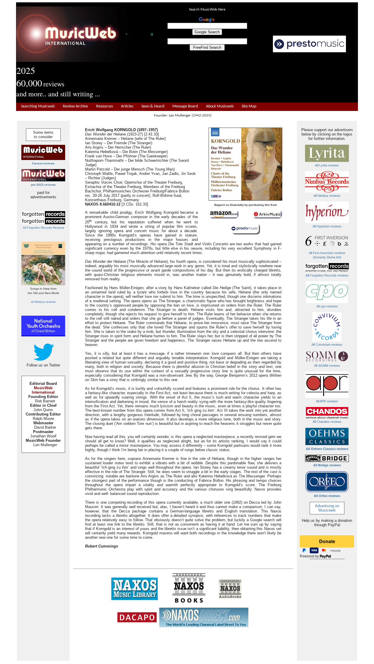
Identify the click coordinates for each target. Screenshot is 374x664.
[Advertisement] (255, 77)
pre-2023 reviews (43, 184)
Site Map (249, 106)
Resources (104, 106)
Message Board (185, 106)
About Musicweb (219, 106)
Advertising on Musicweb (327, 508)
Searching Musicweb (38, 106)
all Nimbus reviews (43, 301)
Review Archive (75, 106)
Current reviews (43, 163)
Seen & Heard (152, 106)
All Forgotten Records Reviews (43, 227)
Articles (127, 106)
